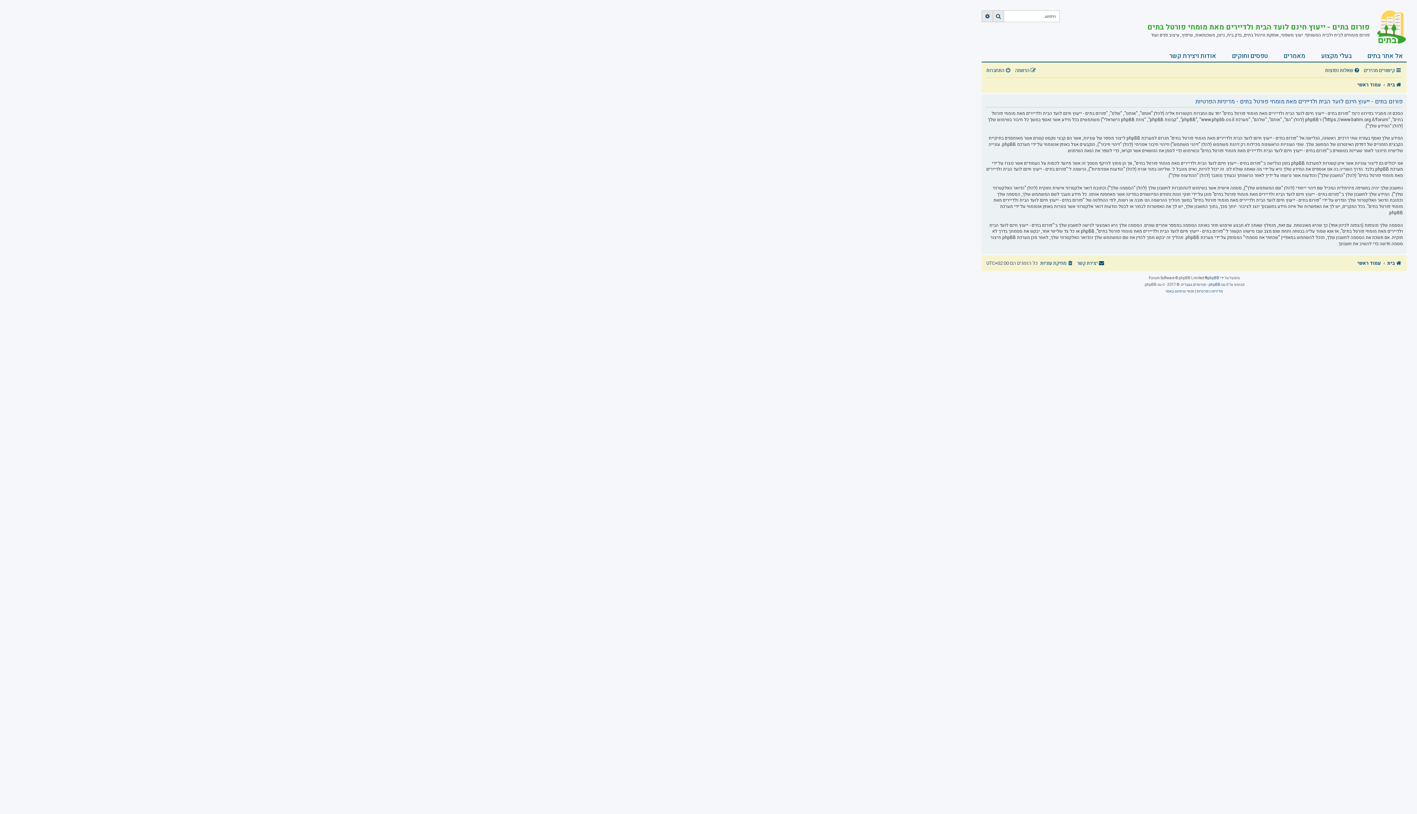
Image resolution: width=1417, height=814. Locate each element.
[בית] (1388, 27)
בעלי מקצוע (1336, 56)
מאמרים (1294, 56)
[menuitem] (1343, 70)
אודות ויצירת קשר (1192, 56)
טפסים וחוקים (1250, 56)
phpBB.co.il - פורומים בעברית (1204, 284)
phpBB (1213, 278)
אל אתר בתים (1385, 56)
